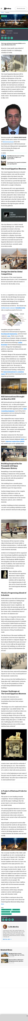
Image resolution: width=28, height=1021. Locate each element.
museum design (16, 909)
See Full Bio (6, 939)
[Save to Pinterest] (8, 38)
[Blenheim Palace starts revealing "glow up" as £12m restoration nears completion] (4, 954)
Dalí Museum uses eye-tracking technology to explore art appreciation (15, 157)
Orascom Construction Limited (15, 441)
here (2, 904)
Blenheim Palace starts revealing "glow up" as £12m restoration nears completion (17, 955)
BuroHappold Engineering (9, 334)
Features (7, 12)
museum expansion (6, 911)
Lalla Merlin (10, 30)
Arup (8, 336)
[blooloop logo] (9, 9)
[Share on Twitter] (5, 38)
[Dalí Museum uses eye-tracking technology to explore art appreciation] (3, 157)
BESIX (22, 439)
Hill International (8, 141)
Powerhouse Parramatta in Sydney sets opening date (16, 163)
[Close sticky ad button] (27, 1015)
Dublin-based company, (13, 308)
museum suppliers (16, 911)
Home (2, 12)
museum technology (6, 909)
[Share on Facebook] (12, 38)
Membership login (21, 8)
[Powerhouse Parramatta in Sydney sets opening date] (3, 163)
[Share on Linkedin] (2, 38)
